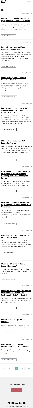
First (3, 368)
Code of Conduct (8, 406)
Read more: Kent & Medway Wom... (9, 96)
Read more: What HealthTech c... (9, 359)
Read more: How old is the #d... (9, 332)
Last (29, 368)
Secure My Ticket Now (16, 390)
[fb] (8, 404)
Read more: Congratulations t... (9, 308)
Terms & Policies (15, 406)
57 (13, 368)
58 (16, 368)
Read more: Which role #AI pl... (8, 279)
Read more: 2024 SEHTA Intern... (9, 159)
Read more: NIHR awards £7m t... (9, 191)
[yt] (24, 404)
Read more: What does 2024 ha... (9, 252)
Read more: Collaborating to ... (8, 35)
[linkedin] (16, 404)
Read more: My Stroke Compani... (9, 223)
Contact (20, 406)
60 (23, 368)
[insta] (20, 404)
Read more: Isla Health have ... (8, 66)
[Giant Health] (4, 1)
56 (9, 368)
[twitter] (12, 404)
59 (19, 368)
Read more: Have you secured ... (9, 129)
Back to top (25, 406)
